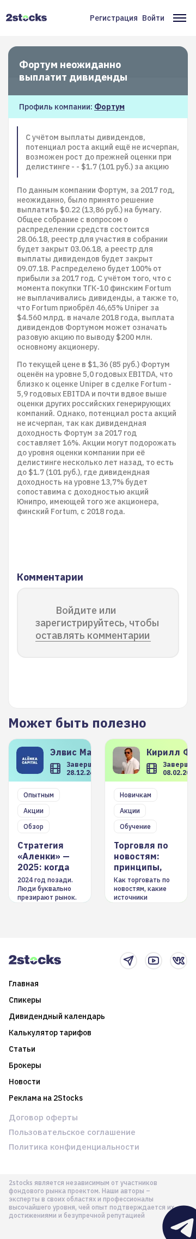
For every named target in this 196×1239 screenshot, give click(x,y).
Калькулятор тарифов (50, 1032)
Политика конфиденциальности (74, 1147)
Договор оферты (43, 1117)
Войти (153, 18)
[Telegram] (128, 960)
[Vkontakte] (178, 960)
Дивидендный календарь (57, 1016)
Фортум (109, 107)
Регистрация (114, 18)
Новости (24, 1082)
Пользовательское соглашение (72, 1132)
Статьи (22, 1049)
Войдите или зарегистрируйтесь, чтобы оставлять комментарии (97, 623)
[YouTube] (153, 960)
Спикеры (25, 1000)
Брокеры (25, 1065)
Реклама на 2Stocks (46, 1098)
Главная (24, 983)
